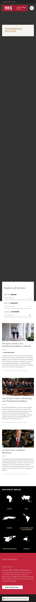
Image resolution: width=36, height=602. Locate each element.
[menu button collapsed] (32, 8)
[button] (18, 298)
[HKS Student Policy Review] (15, 8)
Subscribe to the (16, 599)
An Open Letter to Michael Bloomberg (13, 451)
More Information (11, 587)
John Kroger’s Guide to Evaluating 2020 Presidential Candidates (17, 399)
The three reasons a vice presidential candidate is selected (16, 345)
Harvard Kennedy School (9, 2)
